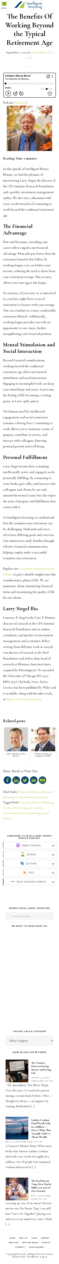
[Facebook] (7, 781)
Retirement (41, 797)
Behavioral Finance (29, 792)
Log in (43, 1256)
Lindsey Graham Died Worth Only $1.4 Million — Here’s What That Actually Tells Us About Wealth (41, 1128)
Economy (25, 802)
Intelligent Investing (29, 5)
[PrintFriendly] (42, 781)
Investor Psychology (15, 808)
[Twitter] (25, 781)
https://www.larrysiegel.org (23, 699)
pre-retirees (35, 808)
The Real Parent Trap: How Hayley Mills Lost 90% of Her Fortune (41, 1186)
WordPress (32, 1256)
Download (21, 103)
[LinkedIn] (16, 781)
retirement (9, 813)
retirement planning (28, 813)
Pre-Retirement (24, 797)
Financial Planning (43, 802)
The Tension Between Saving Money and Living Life (41, 1068)
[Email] (33, 781)
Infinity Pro (34, 1254)
